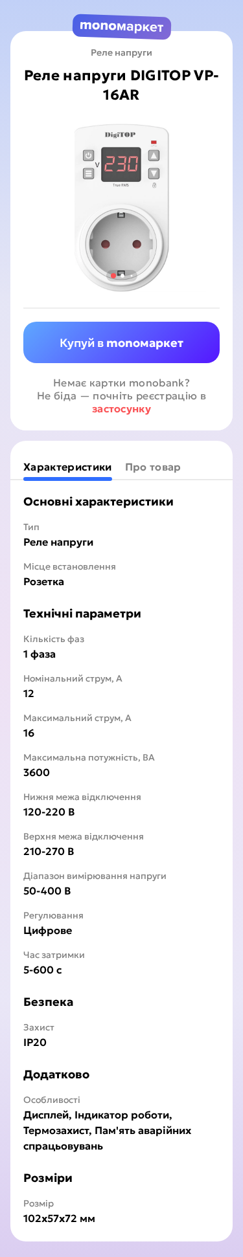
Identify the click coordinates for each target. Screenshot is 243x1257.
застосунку (121, 408)
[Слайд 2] (122, 276)
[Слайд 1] (112, 275)
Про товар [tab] (153, 466)
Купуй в (121, 342)
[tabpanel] (121, 859)
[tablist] (121, 466)
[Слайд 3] (131, 276)
